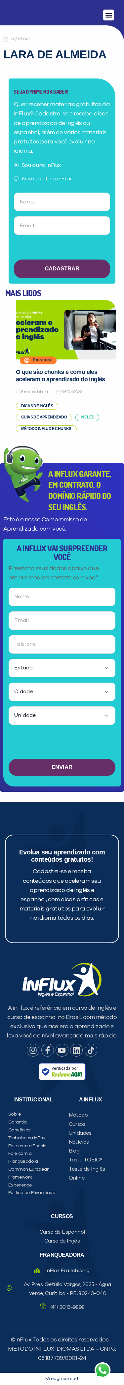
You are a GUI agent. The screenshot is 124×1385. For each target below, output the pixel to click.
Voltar (21, 413)
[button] (108, 15)
